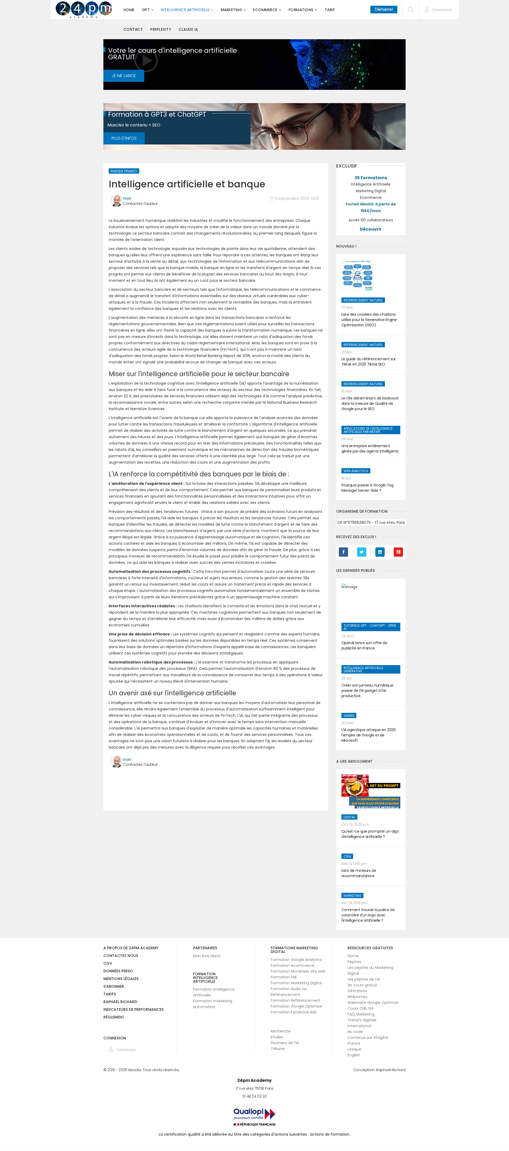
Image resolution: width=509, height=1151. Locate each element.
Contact (133, 29)
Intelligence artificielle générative (363, 669)
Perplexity (160, 29)
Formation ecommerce (292, 965)
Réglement (113, 1017)
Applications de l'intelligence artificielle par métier (368, 430)
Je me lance (124, 76)
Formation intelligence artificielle (214, 992)
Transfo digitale (362, 1020)
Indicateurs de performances (133, 1010)
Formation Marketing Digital (296, 983)
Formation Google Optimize (296, 1006)
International (359, 1026)
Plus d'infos (124, 138)
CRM (347, 856)
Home (129, 9)
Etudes (277, 1037)
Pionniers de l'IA (285, 1042)
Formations (301, 9)
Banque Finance (124, 171)
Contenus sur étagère (368, 1037)
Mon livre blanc (207, 956)
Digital (349, 817)
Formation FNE (284, 977)
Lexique (354, 1049)
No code (355, 1031)
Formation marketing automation (212, 1003)
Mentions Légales (120, 979)
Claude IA (188, 29)
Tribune (278, 1048)
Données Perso (118, 971)
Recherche (281, 1031)
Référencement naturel (363, 300)
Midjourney (358, 996)
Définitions (357, 991)
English (354, 1055)
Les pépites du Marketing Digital (370, 970)
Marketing (231, 9)
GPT (146, 9)
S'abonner (113, 987)
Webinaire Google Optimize (373, 1002)
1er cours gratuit (362, 985)
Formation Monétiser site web (298, 971)
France (354, 1043)
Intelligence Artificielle (185, 9)
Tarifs (109, 994)
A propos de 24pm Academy (130, 948)
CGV (107, 963)
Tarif (330, 9)
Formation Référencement (296, 1000)
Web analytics (356, 471)
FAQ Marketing (361, 1014)
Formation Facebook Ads (294, 1012)
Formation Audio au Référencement (289, 991)
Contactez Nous (120, 956)
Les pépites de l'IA (364, 979)
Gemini (349, 715)
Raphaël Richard (120, 1002)
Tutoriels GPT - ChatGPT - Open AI (370, 627)
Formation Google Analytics (296, 959)
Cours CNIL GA (361, 1008)
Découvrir (371, 229)
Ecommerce (265, 9)
